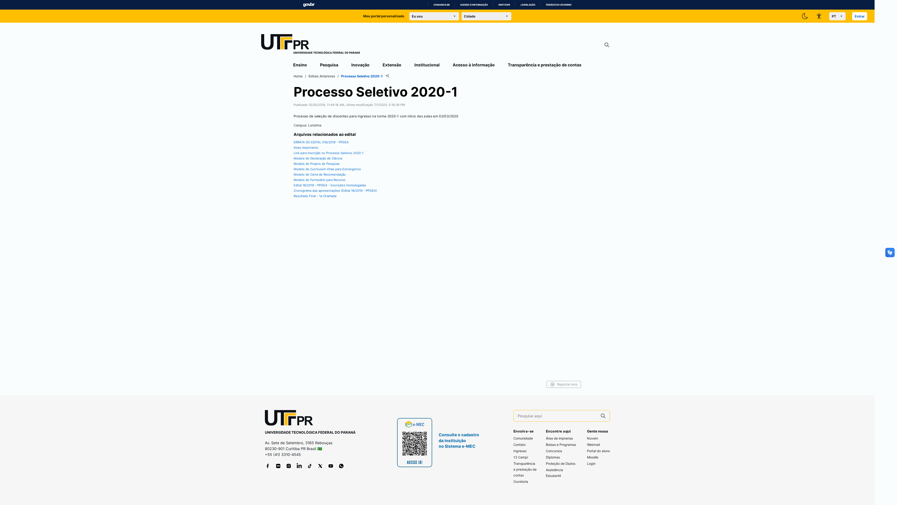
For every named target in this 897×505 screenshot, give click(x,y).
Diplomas (553, 457)
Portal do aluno (598, 451)
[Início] (310, 45)
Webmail (593, 445)
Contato (519, 445)
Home (298, 76)
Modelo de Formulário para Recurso (319, 180)
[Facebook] (268, 466)
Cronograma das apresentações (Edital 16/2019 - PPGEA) (335, 190)
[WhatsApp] (341, 466)
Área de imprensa (559, 438)
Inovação (360, 64)
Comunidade (523, 438)
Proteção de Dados (560, 463)
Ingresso (520, 451)
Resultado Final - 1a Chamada (315, 196)
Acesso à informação (474, 5)
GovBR (309, 5)
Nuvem (592, 438)
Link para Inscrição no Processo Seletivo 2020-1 (328, 153)
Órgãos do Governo (559, 5)
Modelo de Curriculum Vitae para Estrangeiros (327, 169)
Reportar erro (567, 384)
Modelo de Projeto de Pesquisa (316, 164)
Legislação (528, 5)
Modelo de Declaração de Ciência (318, 158)
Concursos (554, 451)
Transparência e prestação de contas (544, 64)
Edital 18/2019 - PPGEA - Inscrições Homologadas (330, 185)
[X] (320, 466)
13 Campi (520, 457)
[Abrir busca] (606, 45)
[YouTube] (331, 466)
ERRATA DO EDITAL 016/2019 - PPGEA (321, 142)
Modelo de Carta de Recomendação (320, 174)
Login (591, 463)
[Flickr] (278, 466)
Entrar (860, 16)
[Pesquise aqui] (603, 415)
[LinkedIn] (299, 466)
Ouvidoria (520, 481)
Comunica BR (442, 5)
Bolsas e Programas (561, 445)
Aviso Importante (306, 147)
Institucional (427, 64)
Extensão (392, 64)
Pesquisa (329, 64)
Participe (504, 5)
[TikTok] (310, 466)
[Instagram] (289, 466)
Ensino (300, 64)
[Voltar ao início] (290, 419)
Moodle (592, 457)
